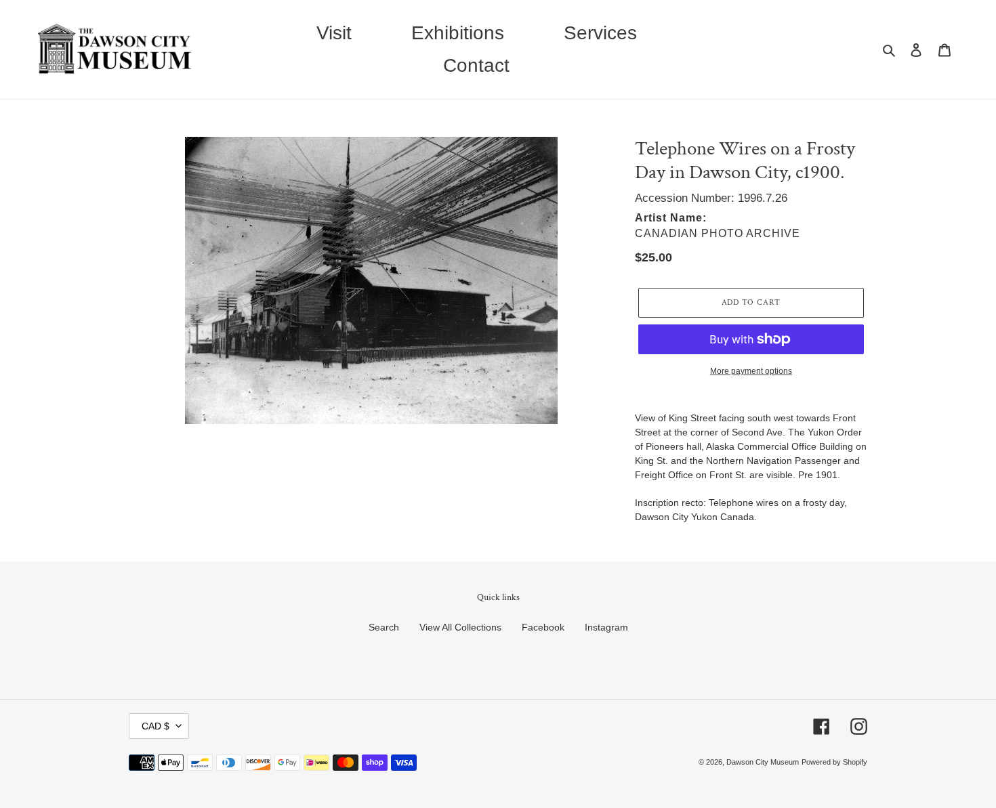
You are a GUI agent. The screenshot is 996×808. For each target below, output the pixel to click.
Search (384, 627)
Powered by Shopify (834, 762)
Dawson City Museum (762, 762)
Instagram (606, 627)
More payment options (751, 371)
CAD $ (155, 726)
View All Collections (460, 627)
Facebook (543, 627)
